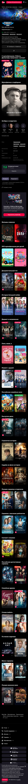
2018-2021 (6, 32)
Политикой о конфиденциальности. (11, 776)
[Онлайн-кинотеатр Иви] (4, 2)
